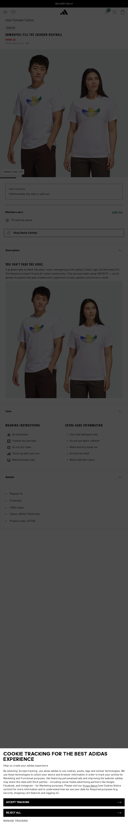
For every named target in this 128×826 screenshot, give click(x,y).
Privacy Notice (90, 786)
